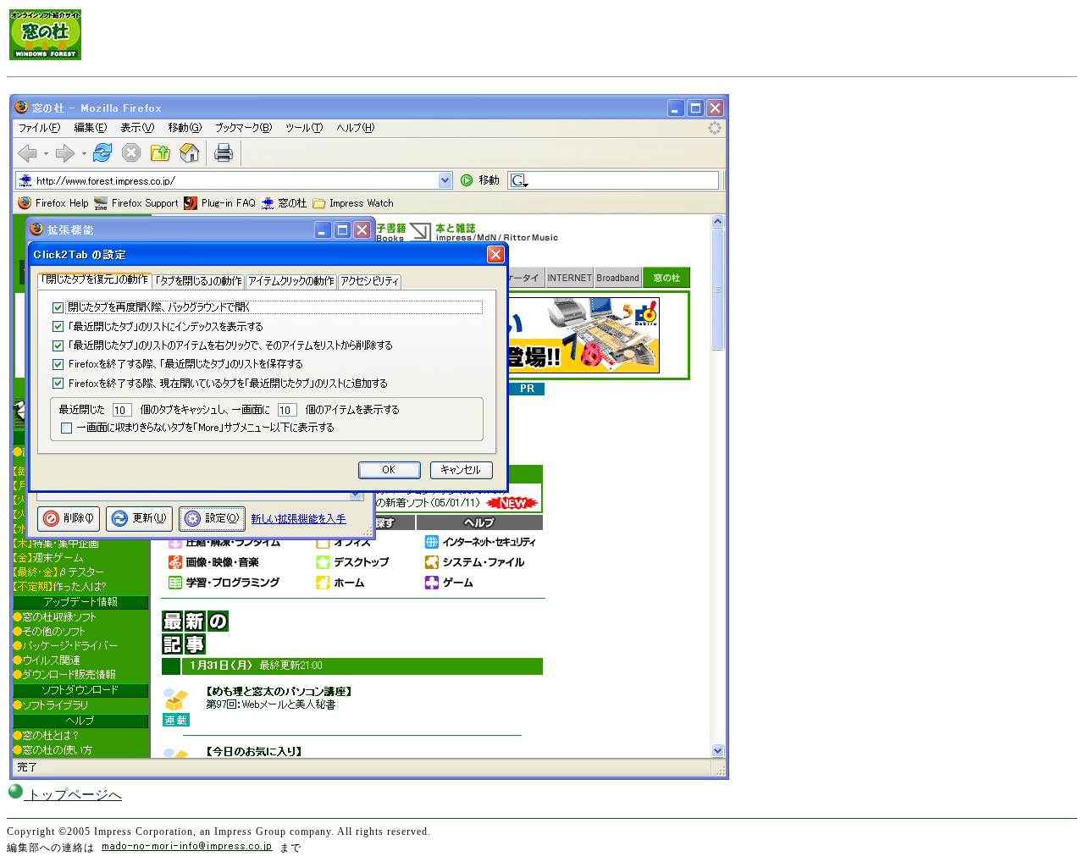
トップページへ (73, 794)
